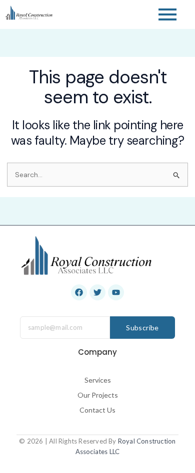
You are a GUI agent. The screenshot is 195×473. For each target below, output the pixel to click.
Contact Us (98, 410)
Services (97, 380)
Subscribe (142, 327)
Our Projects (98, 395)
